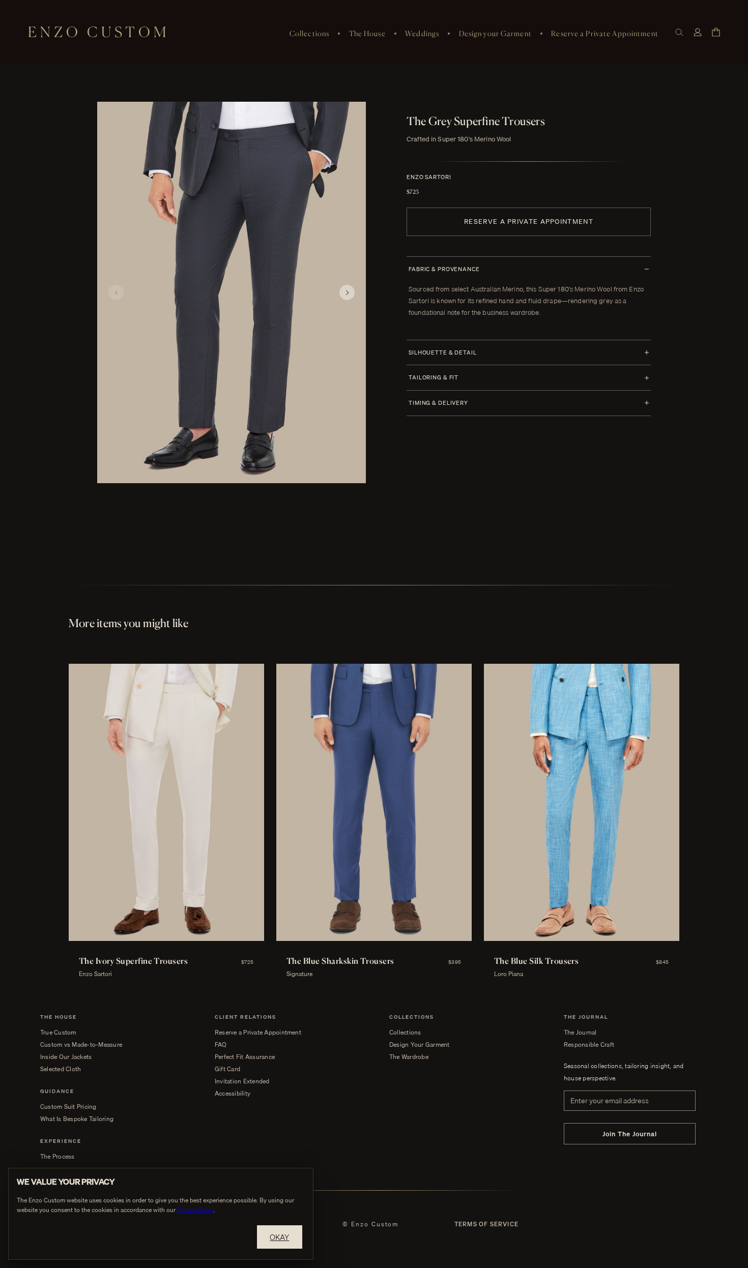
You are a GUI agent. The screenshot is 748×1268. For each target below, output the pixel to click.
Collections (309, 33)
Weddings (422, 33)
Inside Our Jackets (66, 1057)
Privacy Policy (195, 1210)
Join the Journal (629, 1134)
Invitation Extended (242, 1081)
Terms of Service (486, 1224)
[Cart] (716, 32)
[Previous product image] (116, 292)
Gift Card (227, 1069)
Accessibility (232, 1093)
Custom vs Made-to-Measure (81, 1045)
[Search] (679, 32)
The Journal (580, 1032)
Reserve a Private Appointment (604, 33)
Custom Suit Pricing (68, 1107)
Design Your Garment (419, 1045)
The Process (57, 1157)
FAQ (221, 1045)
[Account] (698, 32)
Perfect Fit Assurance (245, 1057)
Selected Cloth (60, 1069)
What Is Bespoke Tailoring (76, 1119)
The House (367, 33)
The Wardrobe (408, 1057)
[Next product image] (347, 292)
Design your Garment (495, 33)
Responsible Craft (589, 1045)
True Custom (58, 1032)
